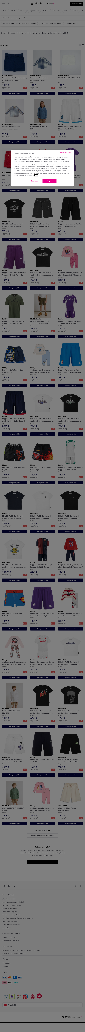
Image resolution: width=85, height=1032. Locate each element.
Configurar (34, 181)
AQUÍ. (36, 175)
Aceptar (49, 181)
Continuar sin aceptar (66, 152)
